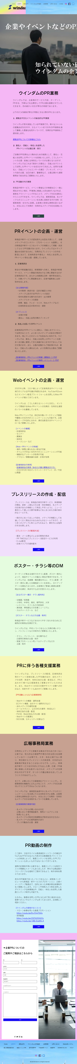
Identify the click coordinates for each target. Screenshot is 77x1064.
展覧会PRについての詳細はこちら (27, 139)
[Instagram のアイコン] (19, 1037)
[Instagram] (66, 4)
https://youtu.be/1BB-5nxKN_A (30, 921)
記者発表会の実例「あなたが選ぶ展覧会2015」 (36, 467)
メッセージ (6, 992)
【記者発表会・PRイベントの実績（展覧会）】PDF (36, 357)
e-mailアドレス (6, 985)
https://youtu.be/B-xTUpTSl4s (30, 913)
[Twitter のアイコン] (17, 1037)
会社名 (4, 966)
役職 (4, 972)
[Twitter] (73, 4)
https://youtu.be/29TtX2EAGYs (30, 918)
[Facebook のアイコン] (15, 1037)
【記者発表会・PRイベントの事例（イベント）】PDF (37, 360)
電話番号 (5, 979)
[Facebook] (69, 4)
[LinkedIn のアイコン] (22, 1037)
